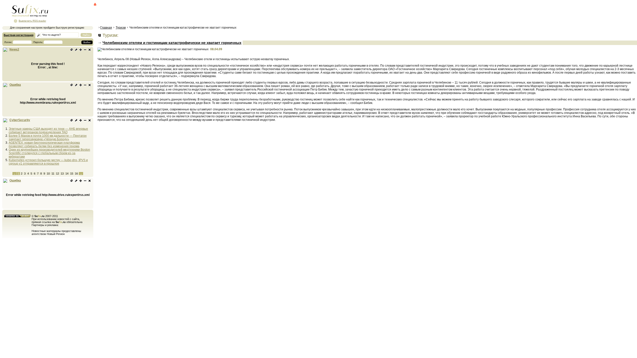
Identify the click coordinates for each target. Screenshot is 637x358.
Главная (106, 27)
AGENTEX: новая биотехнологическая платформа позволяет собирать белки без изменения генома (44, 144)
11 (53, 173)
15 (71, 173)
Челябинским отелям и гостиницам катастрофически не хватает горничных (172, 43)
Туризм (121, 27)
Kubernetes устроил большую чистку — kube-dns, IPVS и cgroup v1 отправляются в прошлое (48, 161)
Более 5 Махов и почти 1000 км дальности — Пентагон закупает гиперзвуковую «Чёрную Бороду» (48, 137)
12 (57, 173)
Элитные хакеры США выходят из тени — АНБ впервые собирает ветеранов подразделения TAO (48, 130)
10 (48, 173)
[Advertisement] (187, 13)
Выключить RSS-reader (32, 20)
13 (62, 173)
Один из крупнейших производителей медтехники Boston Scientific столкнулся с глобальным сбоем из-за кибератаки (49, 153)
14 (66, 173)
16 (76, 173)
